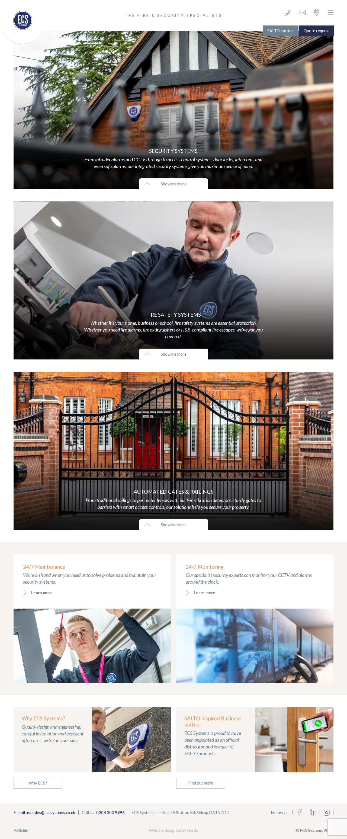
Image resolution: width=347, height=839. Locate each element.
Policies (21, 830)
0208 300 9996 (110, 812)
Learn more (42, 592)
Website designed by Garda (173, 830)
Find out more (200, 782)
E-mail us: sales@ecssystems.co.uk (44, 812)
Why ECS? (38, 782)
